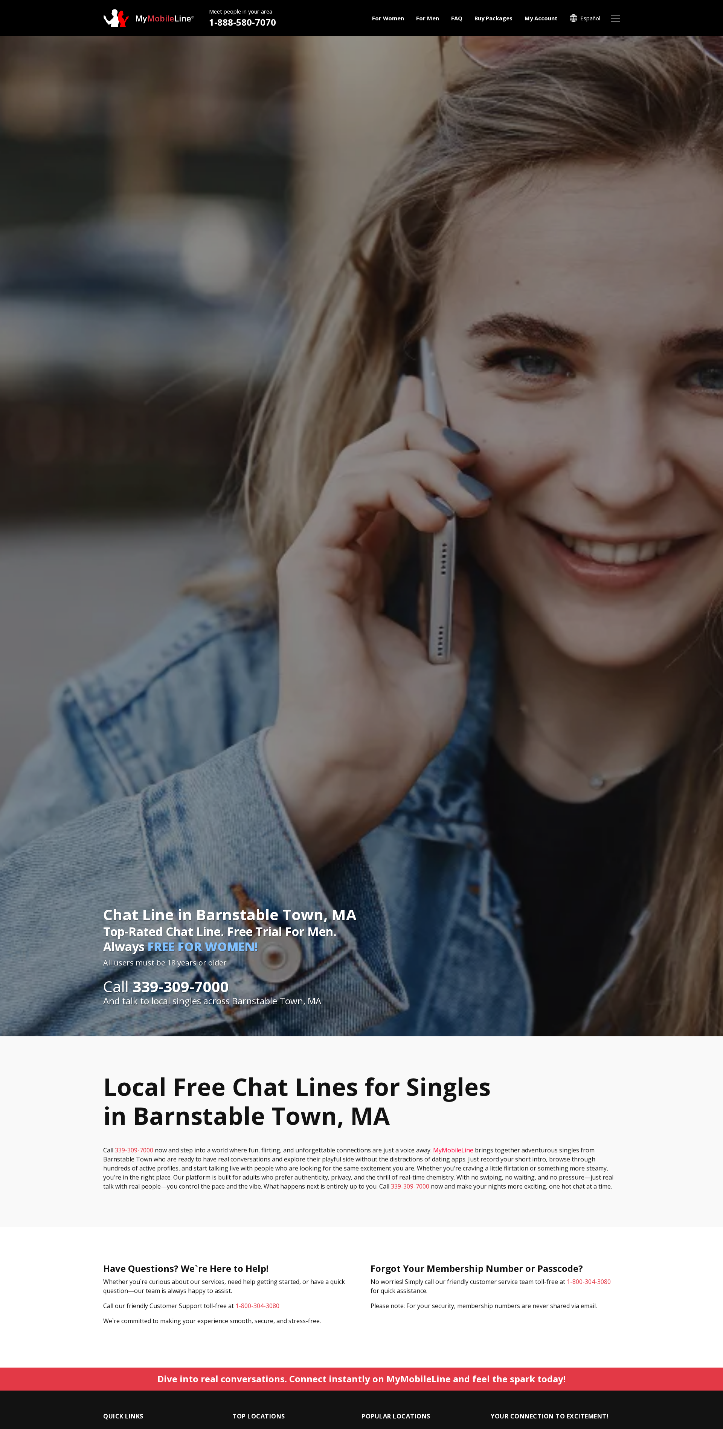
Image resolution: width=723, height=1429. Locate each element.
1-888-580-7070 (242, 22)
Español (590, 18)
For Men (427, 18)
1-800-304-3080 (257, 1306)
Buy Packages (493, 18)
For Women (388, 18)
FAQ (456, 18)
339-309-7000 (134, 1150)
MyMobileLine (453, 1150)
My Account (541, 18)
